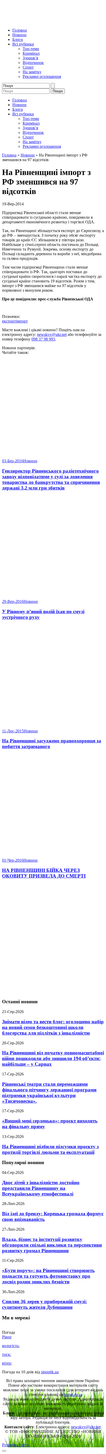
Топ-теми (31, 49)
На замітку (32, 72)
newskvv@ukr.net (52, 334)
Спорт (28, 67)
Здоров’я (30, 58)
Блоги (17, 39)
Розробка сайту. (15, 1445)
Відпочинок (33, 62)
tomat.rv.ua (73, 1394)
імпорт (22, 321)
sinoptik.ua (50, 1372)
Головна (19, 30)
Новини (19, 35)
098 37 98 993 (43, 339)
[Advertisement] (53, 939)
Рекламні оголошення (42, 76)
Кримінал (31, 53)
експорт (9, 321)
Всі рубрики (23, 44)
